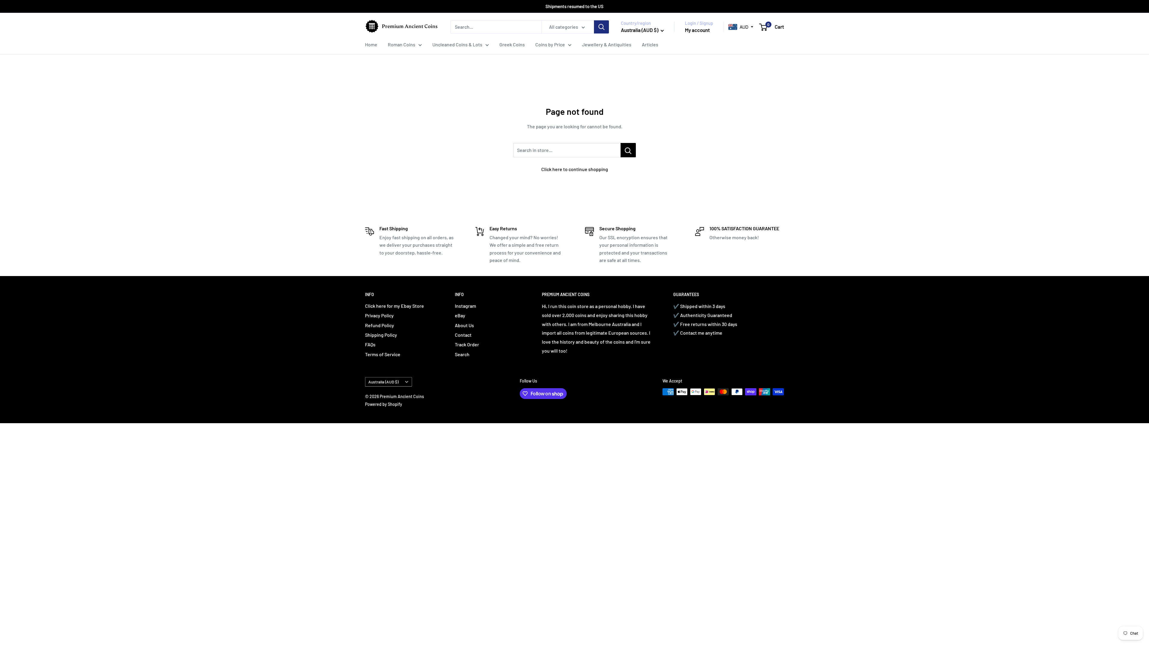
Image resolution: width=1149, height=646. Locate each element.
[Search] (601, 26)
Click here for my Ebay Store (394, 306)
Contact (463, 335)
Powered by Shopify (383, 404)
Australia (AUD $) (383, 381)
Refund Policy (379, 325)
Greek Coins (512, 44)
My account (697, 30)
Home (371, 44)
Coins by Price (550, 44)
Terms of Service (382, 354)
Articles (650, 44)
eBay (460, 315)
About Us (464, 325)
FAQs (370, 344)
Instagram (465, 306)
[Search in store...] (628, 150)
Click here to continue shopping (574, 169)
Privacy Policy (379, 315)
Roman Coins (401, 44)
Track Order (467, 344)
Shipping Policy (381, 335)
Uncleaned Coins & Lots (457, 44)
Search (462, 354)
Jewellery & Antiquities (606, 44)
